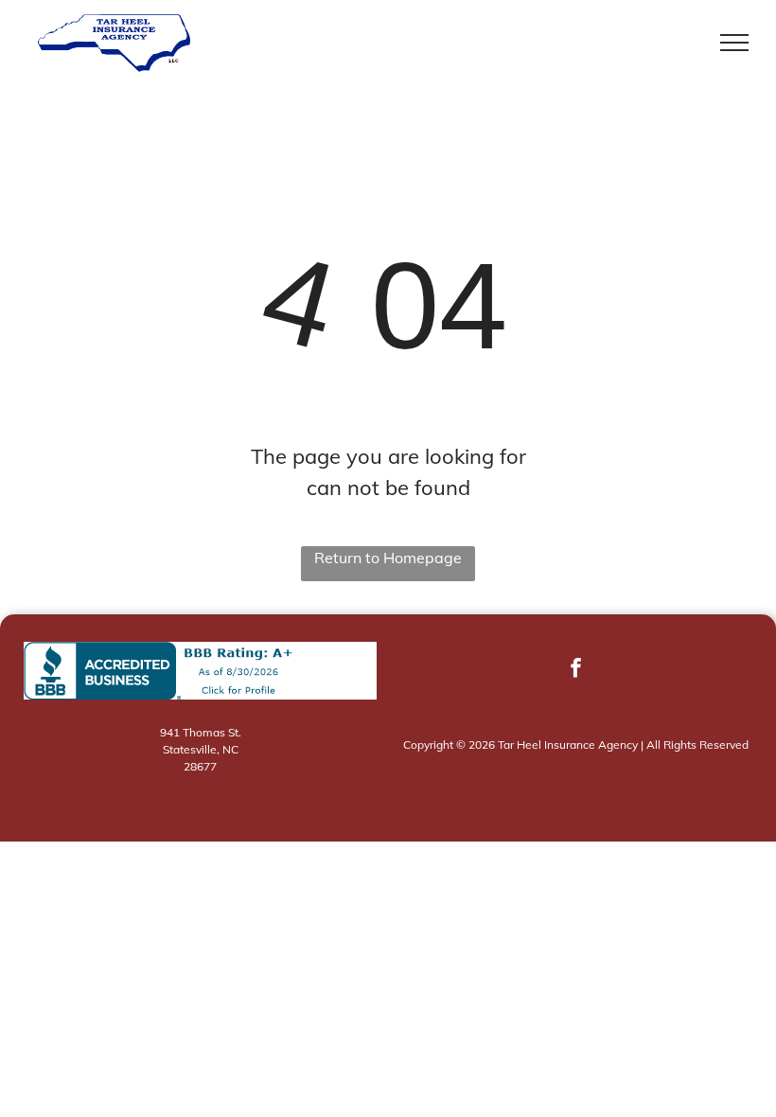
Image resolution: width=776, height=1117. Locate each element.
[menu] (734, 42)
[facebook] (576, 670)
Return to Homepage (388, 557)
